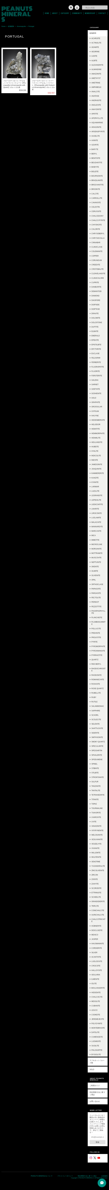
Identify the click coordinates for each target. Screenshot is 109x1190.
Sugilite (95, 1046)
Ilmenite (95, 979)
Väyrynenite (97, 830)
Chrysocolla (97, 238)
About (55, 13)
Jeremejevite (97, 1019)
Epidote (95, 340)
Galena (94, 380)
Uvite (93, 822)
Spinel (94, 764)
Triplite (95, 906)
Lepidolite (96, 500)
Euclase (95, 353)
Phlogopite (96, 1050)
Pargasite (96, 593)
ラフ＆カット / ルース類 (97, 1061)
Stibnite (95, 768)
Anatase (95, 96)
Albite (94, 60)
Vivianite (95, 848)
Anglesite (96, 105)
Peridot (95, 602)
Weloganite (97, 835)
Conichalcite (97, 910)
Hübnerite (96, 926)
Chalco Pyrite (98, 220)
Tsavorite (96, 813)
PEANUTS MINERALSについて (42, 1176)
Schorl (95, 715)
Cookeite (95, 1015)
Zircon (94, 875)
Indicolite (96, 456)
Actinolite (96, 43)
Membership (90, 13)
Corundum (96, 260)
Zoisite (94, 879)
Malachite (96, 522)
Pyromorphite (98, 646)
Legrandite (96, 495)
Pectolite (96, 597)
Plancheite (96, 617)
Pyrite (94, 642)
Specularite (97, 746)
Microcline (96, 544)
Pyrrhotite (96, 655)
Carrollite (96, 198)
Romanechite (97, 679)
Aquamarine (97, 122)
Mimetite (95, 540)
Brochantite (97, 185)
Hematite (95, 429)
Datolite (95, 1032)
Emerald (95, 336)
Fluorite (95, 371)
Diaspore (95, 300)
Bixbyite (95, 167)
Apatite (94, 114)
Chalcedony (97, 216)
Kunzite (95, 478)
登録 (97, 1142)
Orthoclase (97, 584)
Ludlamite (96, 518)
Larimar (95, 487)
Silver (94, 952)
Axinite (94, 140)
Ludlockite (96, 961)
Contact (102, 13)
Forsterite (96, 376)
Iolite (94, 983)
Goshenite (96, 393)
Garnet (94, 384)
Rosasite (95, 684)
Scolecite (96, 719)
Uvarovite (96, 817)
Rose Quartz (97, 688)
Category (65, 13)
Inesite (94, 460)
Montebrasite (98, 1028)
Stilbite (95, 773)
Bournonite (97, 176)
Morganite (96, 549)
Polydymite (96, 1023)
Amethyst (96, 78)
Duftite (94, 327)
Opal (93, 580)
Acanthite (96, 957)
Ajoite (94, 56)
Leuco (94, 1010)
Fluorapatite (97, 367)
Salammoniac (97, 706)
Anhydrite (96, 109)
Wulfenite (96, 857)
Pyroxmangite (98, 651)
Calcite (95, 194)
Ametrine (95, 83)
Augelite (95, 136)
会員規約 (104, 1176)
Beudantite (96, 162)
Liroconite (96, 513)
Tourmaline (97, 808)
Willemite (95, 853)
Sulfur (94, 782)
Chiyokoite (96, 225)
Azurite (95, 145)
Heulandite (96, 442)
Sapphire (95, 711)
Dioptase (95, 309)
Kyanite (94, 482)
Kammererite (97, 473)
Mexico (94, 935)
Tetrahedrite (97, 795)
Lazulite (95, 491)
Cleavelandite (98, 273)
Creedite (95, 265)
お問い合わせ (95, 1101)
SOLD (92, 1069)
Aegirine (95, 51)
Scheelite (96, 897)
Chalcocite (96, 997)
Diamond (95, 296)
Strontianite (97, 777)
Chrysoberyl (97, 233)
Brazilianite (97, 180)
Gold (93, 398)
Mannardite (97, 526)
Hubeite (95, 447)
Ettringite (96, 893)
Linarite (95, 509)
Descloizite (96, 930)
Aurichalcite (97, 915)
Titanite (95, 799)
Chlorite (95, 229)
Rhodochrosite (98, 670)
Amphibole (96, 87)
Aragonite (96, 127)
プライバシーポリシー (65, 1176)
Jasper (94, 939)
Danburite (96, 287)
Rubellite (96, 693)
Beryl (94, 154)
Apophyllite (97, 118)
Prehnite (95, 633)
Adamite (95, 47)
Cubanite (95, 1006)
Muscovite (96, 558)
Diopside (95, 305)
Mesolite (95, 1001)
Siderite (95, 733)
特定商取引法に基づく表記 (97, 1093)
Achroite (95, 38)
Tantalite (95, 790)
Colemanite (96, 251)
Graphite (95, 402)
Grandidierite (98, 901)
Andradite (96, 100)
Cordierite (96, 948)
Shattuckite (97, 728)
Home (47, 13)
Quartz (94, 660)
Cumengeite (97, 1037)
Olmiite (94, 571)
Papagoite (96, 589)
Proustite (96, 637)
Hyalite (94, 451)
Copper (95, 256)
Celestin (95, 207)
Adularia (95, 975)
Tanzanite (96, 786)
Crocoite (95, 966)
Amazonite (96, 74)
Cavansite (96, 202)
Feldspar (95, 358)
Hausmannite (97, 943)
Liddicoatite (97, 504)
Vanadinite (96, 826)
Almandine (96, 69)
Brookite (95, 189)
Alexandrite (97, 65)
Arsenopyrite (21, 26)
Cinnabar (95, 242)
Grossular (96, 407)
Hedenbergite (98, 420)
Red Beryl (96, 664)
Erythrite (96, 349)
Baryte (94, 149)
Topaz (94, 804)
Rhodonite (96, 675)
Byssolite (96, 1054)
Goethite (95, 389)
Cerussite (96, 211)
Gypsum (95, 411)
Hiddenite (96, 992)
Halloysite (96, 970)
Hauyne (95, 416)
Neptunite (96, 562)
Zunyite (95, 884)
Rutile (94, 702)
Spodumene (96, 759)
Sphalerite (96, 755)
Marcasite (96, 531)
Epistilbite (96, 345)
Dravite (95, 313)
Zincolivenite (97, 870)
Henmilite (95, 438)
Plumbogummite (98, 623)
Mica (93, 535)
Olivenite (95, 575)
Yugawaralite (98, 866)
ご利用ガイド (95, 1085)
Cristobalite (97, 269)
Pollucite (96, 628)
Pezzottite (96, 606)
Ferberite (96, 362)
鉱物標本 (11, 26)
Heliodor (95, 424)
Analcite (95, 91)
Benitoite (95, 158)
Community (77, 13)
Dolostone (96, 322)
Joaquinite (96, 469)
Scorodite (96, 888)
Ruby (93, 697)
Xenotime (95, 862)
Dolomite (95, 318)
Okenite (95, 566)
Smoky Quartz (98, 742)
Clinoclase (96, 247)
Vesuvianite (97, 839)
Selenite (95, 724)
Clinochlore (97, 278)
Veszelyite (96, 844)
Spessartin (96, 750)
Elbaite (94, 331)
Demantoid (96, 291)
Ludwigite (96, 1041)
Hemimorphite (98, 433)
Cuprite (95, 282)
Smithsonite (97, 737)
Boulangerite (98, 988)
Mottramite (96, 553)
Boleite (94, 171)
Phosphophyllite (98, 612)
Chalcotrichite (98, 920)
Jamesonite (96, 464)
